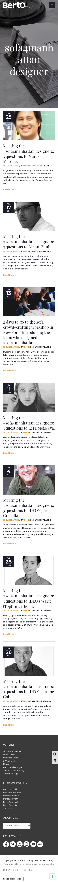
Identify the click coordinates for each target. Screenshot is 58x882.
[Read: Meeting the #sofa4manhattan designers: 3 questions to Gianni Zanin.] (29, 216)
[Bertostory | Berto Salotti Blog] (18, 5)
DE (14, 870)
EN (9, 870)
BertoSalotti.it (10, 789)
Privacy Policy (33, 864)
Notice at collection (12, 879)
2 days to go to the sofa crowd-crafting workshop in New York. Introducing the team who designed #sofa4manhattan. (28, 332)
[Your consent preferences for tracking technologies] (53, 877)
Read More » (9, 189)
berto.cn (7, 808)
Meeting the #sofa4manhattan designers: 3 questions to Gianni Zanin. (28, 241)
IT (4, 870)
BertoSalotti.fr (10, 799)
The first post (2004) (13, 770)
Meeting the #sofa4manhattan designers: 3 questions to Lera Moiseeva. (29, 423)
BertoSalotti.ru (10, 805)
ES (25, 870)
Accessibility (48, 864)
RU (30, 870)
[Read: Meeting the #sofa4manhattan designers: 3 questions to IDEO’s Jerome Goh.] (29, 661)
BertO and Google (12, 767)
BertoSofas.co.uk (12, 792)
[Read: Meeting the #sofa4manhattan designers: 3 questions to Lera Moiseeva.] (29, 397)
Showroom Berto (12, 751)
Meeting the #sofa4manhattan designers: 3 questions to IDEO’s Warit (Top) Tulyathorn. (28, 598)
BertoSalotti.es (11, 796)
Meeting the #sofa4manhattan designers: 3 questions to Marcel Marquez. (28, 153)
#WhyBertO (9, 761)
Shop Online (9, 754)
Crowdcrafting (11, 166)
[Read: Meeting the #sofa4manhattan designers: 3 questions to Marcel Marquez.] (29, 125)
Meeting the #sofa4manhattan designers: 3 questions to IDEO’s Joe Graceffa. (28, 507)
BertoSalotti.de (11, 802)
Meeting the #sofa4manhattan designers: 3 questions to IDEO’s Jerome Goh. (28, 689)
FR (20, 870)
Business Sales (10, 758)
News (6, 764)
